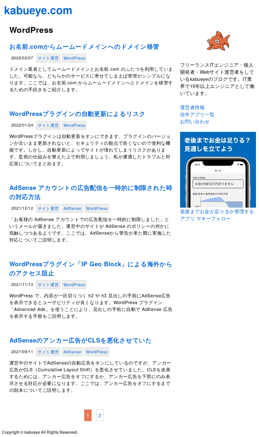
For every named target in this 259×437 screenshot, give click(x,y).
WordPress (74, 58)
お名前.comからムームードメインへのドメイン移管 (84, 46)
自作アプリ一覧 (197, 114)
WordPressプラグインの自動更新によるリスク (77, 113)
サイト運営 (48, 58)
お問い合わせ (195, 121)
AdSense (72, 208)
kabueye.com (38, 9)
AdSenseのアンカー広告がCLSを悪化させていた (80, 340)
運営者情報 (192, 107)
